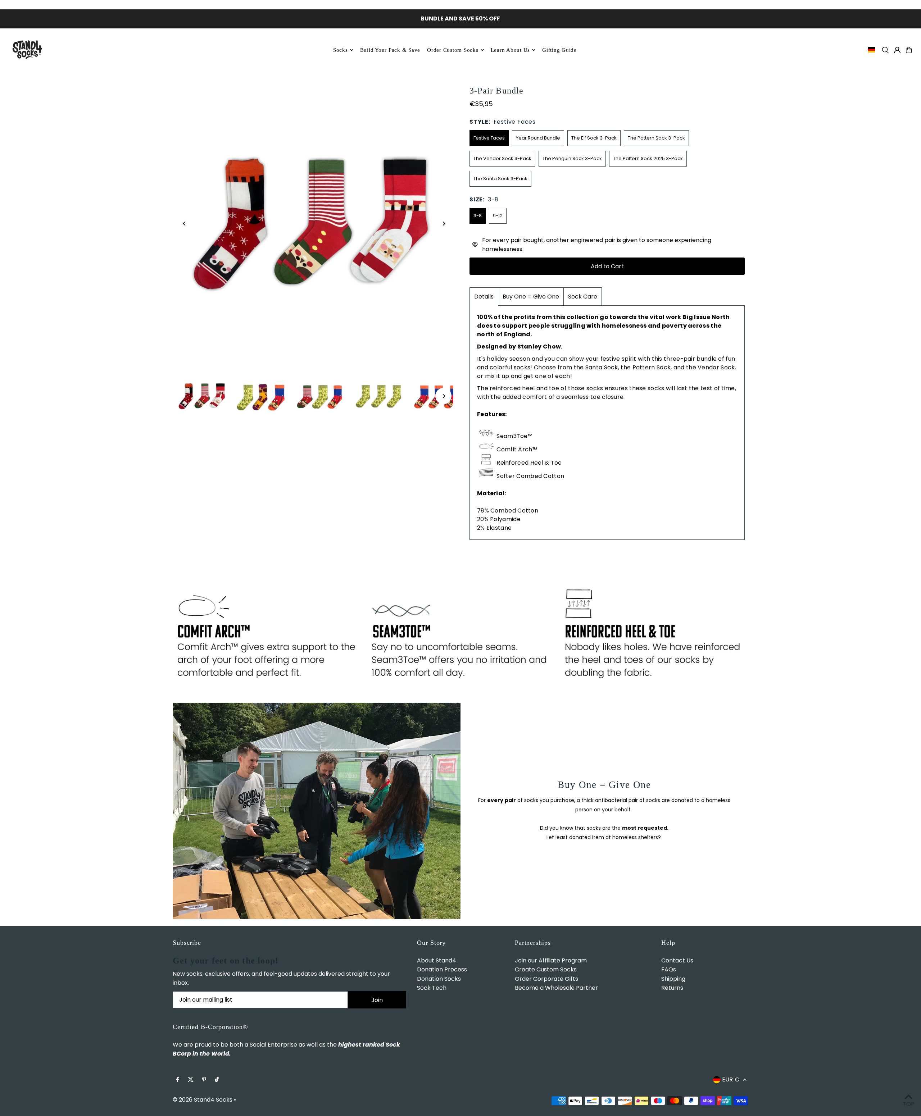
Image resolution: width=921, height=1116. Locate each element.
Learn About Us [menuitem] (510, 50)
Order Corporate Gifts (546, 979)
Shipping (673, 979)
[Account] (897, 50)
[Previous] (184, 223)
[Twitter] (191, 1080)
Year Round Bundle (538, 138)
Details (484, 296)
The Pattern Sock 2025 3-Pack (648, 158)
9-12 (498, 215)
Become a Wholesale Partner (556, 988)
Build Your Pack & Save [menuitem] (390, 50)
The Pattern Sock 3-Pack (656, 138)
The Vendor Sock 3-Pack (502, 158)
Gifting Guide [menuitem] (559, 50)
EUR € (730, 1079)
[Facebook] (177, 1080)
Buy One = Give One (531, 296)
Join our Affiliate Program (551, 960)
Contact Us (677, 960)
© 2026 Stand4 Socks (202, 1099)
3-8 (477, 215)
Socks (340, 50)
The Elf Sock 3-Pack (594, 138)
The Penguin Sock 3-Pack (572, 158)
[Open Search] (885, 50)
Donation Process (442, 969)
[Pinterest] (204, 1080)
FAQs (668, 969)
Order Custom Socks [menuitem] (452, 50)
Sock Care (582, 296)
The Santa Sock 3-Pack (500, 178)
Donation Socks (439, 979)
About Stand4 (436, 960)
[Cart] (909, 50)
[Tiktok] (217, 1080)
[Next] (443, 223)
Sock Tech (431, 988)
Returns (672, 988)
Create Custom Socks (546, 969)
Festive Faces (489, 138)
